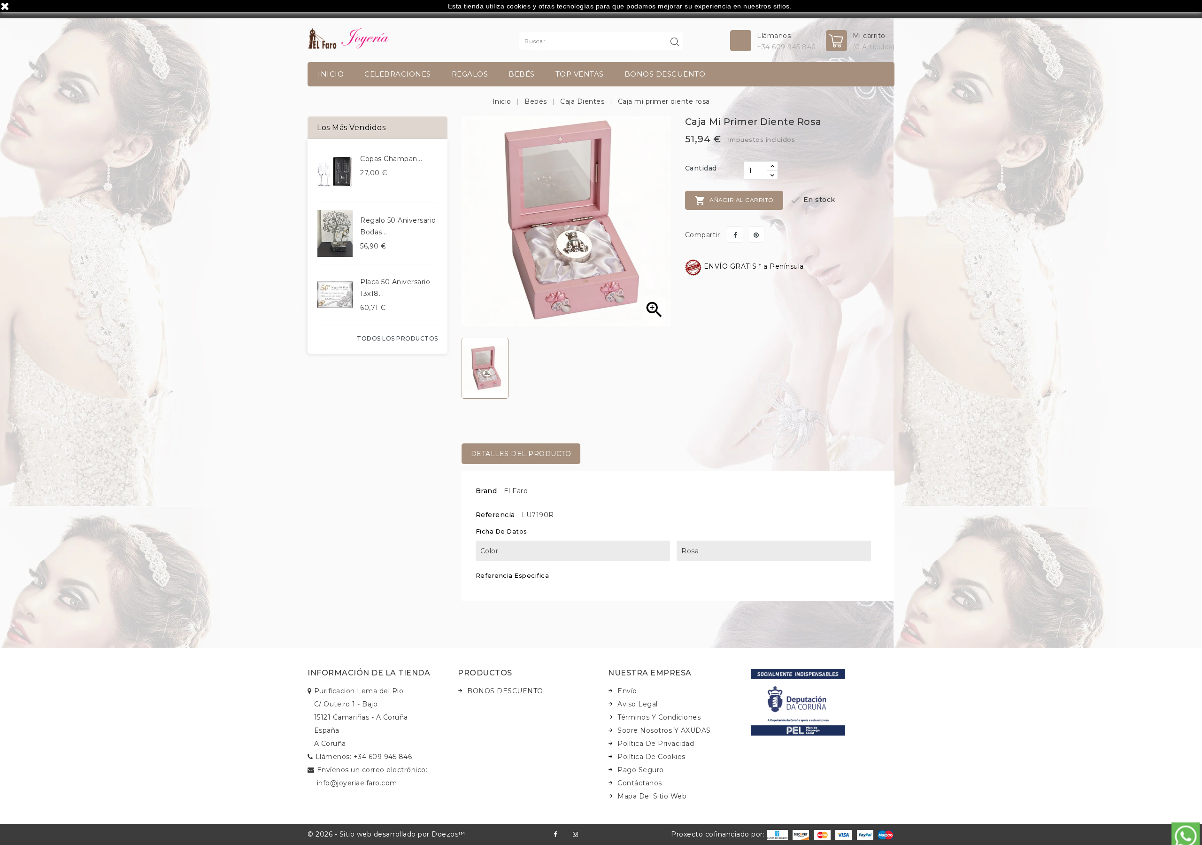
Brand (486, 491)
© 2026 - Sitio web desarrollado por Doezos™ (386, 834)
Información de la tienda (369, 672)
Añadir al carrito (734, 200)
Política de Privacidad (655, 743)
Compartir (735, 234)
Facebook (555, 834)
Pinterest (756, 234)
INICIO (331, 74)
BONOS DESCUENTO (665, 74)
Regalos (470, 74)
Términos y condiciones (659, 717)
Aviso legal (637, 704)
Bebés (522, 74)
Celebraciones (397, 74)
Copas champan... (391, 159)
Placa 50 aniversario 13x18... (395, 288)
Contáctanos (639, 783)
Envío (627, 691)
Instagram (575, 834)
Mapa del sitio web (651, 796)
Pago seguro (640, 770)
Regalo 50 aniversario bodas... (398, 226)
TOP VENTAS (579, 74)
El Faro (516, 491)
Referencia (495, 515)
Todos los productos (397, 338)
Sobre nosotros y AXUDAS (664, 730)
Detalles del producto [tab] (521, 454)
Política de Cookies (651, 756)
